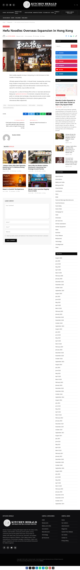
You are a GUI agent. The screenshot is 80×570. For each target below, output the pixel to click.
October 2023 (58, 358)
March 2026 (58, 273)
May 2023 (57, 373)
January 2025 (58, 314)
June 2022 (58, 406)
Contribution (58, 191)
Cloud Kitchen (59, 188)
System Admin (11, 36)
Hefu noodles (32, 105)
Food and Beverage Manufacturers (64, 200)
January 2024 (58, 349)
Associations (28, 12)
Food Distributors (60, 203)
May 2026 (57, 267)
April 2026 (58, 270)
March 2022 (58, 415)
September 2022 (59, 397)
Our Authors (65, 523)
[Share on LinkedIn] (71, 36)
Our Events (64, 534)
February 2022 (59, 418)
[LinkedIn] (4, 87)
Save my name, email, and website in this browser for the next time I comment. (27, 236)
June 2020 (58, 477)
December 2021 (59, 423)
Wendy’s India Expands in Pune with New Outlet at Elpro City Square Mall (65, 102)
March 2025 (58, 308)
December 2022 (59, 388)
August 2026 (58, 258)
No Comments (29, 36)
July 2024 (57, 332)
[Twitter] (4, 83)
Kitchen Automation (60, 223)
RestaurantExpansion (8, 107)
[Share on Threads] (33, 568)
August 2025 (58, 293)
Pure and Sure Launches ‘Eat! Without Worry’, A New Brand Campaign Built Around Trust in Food (71, 161)
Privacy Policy (65, 540)
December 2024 (59, 317)
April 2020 (58, 483)
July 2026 (57, 261)
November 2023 (59, 355)
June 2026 (58, 264)
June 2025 (58, 299)
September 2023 (59, 361)
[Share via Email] (46, 568)
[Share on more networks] (53, 568)
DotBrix (41, 560)
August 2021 (58, 435)
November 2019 (59, 497)
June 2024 (58, 335)
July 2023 (57, 367)
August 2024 (58, 329)
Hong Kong (39, 105)
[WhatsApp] (4, 91)
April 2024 (58, 341)
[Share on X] (30, 568)
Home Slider (58, 209)
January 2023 (58, 385)
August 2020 (58, 471)
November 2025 (59, 284)
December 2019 (59, 495)
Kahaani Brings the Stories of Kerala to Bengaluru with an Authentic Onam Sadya (70, 137)
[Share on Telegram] (43, 568)
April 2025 (58, 305)
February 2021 (59, 453)
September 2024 (59, 326)
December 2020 (59, 459)
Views (56, 247)
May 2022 (57, 409)
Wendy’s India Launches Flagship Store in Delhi (38, 190)
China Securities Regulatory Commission (17, 105)
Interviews (58, 218)
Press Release (59, 235)
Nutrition (57, 232)
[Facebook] (4, 79)
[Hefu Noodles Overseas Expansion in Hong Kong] (27, 56)
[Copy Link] (76, 36)
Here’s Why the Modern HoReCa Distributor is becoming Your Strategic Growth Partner (38, 167)
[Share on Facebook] (66, 36)
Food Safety (58, 206)
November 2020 (59, 462)
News (56, 229)
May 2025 (57, 302)
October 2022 (58, 394)
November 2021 (59, 426)
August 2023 (58, 364)
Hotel (56, 215)
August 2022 (58, 400)
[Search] (77, 5)
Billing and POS (59, 185)
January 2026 (58, 278)
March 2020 (58, 486)
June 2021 (58, 441)
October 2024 (58, 323)
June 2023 (58, 370)
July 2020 (57, 474)
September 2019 (59, 503)
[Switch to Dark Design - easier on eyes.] (75, 4)
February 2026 (59, 275)
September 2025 (59, 290)
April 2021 (58, 447)
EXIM (52, 12)
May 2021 (57, 444)
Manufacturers (37, 12)
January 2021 (58, 456)
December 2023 (59, 352)
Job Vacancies (6, 17)
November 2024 (59, 320)
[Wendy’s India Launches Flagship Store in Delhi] (39, 180)
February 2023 (59, 382)
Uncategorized (59, 244)
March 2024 (58, 344)
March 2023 (58, 379)
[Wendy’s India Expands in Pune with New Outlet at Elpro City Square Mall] (66, 90)
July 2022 (57, 403)
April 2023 (58, 376)
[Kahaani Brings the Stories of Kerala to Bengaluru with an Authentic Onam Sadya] (59, 136)
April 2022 (58, 412)
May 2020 (57, 480)
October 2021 (58, 429)
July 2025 (57, 296)
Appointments (59, 176)
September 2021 (59, 432)
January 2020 (58, 492)
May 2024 (57, 338)
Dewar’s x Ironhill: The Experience (13, 189)
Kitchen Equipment (60, 226)
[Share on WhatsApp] (73, 36)
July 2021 (57, 438)
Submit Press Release (70, 13)
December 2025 (59, 281)
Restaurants (10, 12)
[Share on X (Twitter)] (68, 36)
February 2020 (59, 489)
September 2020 (59, 468)
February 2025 (59, 311)
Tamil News (24, 17)
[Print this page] (50, 568)
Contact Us (57, 12)
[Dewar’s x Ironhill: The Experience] (14, 180)
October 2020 (58, 465)
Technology (46, 12)
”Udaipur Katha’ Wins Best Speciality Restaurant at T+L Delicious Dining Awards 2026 (14, 167)
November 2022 (59, 391)
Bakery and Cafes (18, 12)
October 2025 (58, 287)
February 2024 (59, 347)
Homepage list (59, 212)
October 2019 (58, 500)
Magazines (18, 17)
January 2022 (58, 421)
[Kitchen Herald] (40, 5)
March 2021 (58, 450)
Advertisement (65, 526)
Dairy (56, 194)
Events (12, 17)
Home (4, 12)
